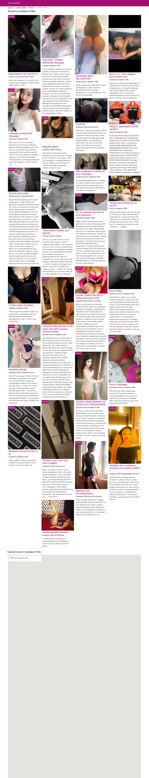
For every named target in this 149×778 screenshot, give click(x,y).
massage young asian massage (20, 134)
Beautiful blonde (18, 369)
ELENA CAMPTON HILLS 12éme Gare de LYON (89, 296)
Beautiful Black (50, 146)
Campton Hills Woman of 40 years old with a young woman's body (57, 329)
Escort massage (118, 384)
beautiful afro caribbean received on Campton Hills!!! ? (124, 468)
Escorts (11, 7)
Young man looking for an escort (123, 204)
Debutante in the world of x (24, 73)
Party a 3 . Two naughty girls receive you (122, 75)
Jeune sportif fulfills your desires (55, 232)
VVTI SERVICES (14, 3)
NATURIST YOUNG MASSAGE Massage (53, 61)
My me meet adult (18, 193)
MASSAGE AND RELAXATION (84, 77)
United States (21, 7)
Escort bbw (115, 290)
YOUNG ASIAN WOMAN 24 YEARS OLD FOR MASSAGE (91, 403)
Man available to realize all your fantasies (90, 172)
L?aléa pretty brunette (21, 305)
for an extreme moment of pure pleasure (90, 213)
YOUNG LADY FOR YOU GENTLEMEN (55, 462)
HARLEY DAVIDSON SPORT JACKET (124, 128)
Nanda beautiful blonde (55, 532)
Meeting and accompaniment (84, 492)
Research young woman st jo (23, 452)
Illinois (31, 7)
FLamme (80, 124)
